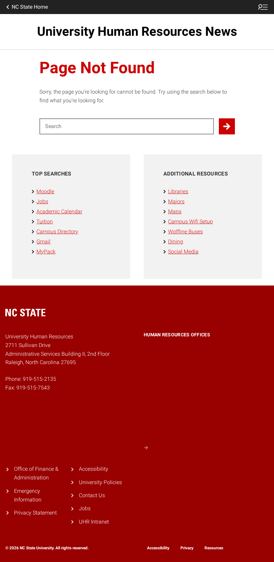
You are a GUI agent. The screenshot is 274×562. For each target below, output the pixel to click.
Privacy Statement (35, 513)
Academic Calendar (59, 211)
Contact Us (92, 495)
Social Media (183, 251)
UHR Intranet (94, 522)
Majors (176, 201)
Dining (175, 241)
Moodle (45, 191)
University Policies (100, 482)
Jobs (42, 201)
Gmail (43, 241)
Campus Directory (57, 231)
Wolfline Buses (185, 231)
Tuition (44, 221)
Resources (213, 548)
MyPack (45, 251)
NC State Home (30, 7)
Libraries (178, 191)
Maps (174, 211)
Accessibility (93, 469)
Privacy (186, 548)
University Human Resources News (137, 31)
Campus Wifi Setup (190, 221)
